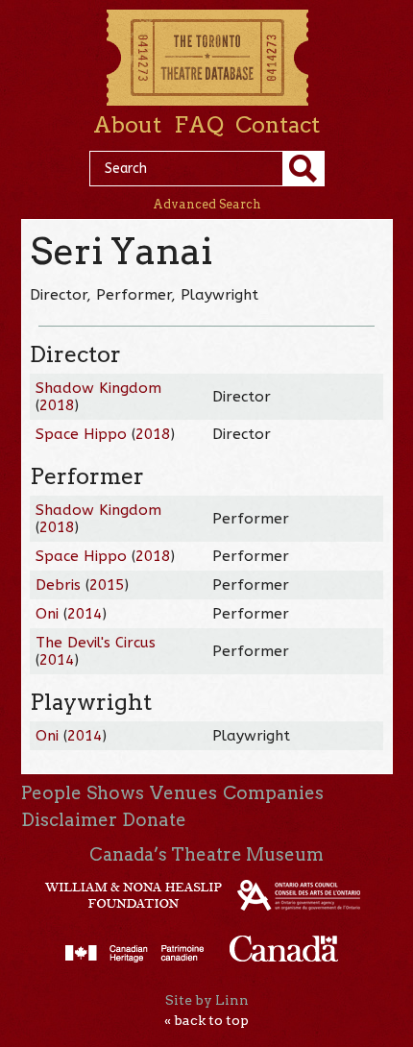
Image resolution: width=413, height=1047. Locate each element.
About (127, 124)
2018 (56, 405)
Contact (277, 124)
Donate (154, 820)
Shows (115, 793)
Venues (183, 793)
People (51, 793)
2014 (84, 613)
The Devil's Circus (96, 642)
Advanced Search (207, 204)
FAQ (199, 124)
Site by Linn (207, 1000)
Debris (58, 585)
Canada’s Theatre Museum (206, 854)
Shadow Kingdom (98, 388)
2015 (106, 585)
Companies (273, 793)
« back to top (206, 1020)
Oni (49, 613)
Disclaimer (69, 820)
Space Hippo (81, 434)
